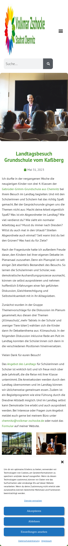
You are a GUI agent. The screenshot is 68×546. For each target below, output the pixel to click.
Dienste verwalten (33, 500)
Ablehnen (34, 521)
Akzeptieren (34, 510)
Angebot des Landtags (21, 364)
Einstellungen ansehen (34, 531)
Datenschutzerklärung (28, 540)
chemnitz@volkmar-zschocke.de (23, 420)
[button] (62, 462)
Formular (8, 426)
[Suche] (48, 63)
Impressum (46, 540)
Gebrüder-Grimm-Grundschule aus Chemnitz (30, 189)
